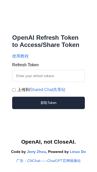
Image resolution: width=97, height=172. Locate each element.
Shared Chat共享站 (47, 89)
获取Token (48, 103)
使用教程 (20, 56)
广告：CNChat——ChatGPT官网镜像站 (48, 161)
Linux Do (78, 152)
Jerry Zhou (36, 152)
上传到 (41, 89)
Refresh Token (25, 65)
